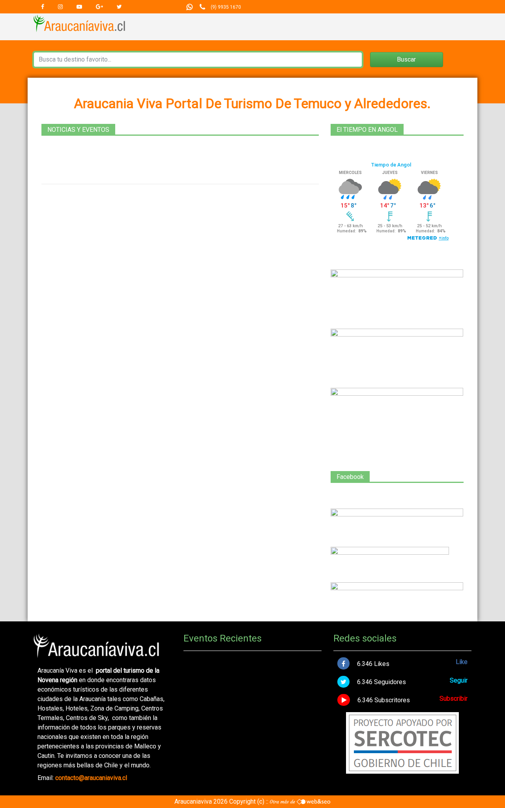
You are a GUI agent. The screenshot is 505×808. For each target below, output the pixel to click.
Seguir (459, 680)
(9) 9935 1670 (226, 7)
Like (462, 662)
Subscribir (454, 698)
